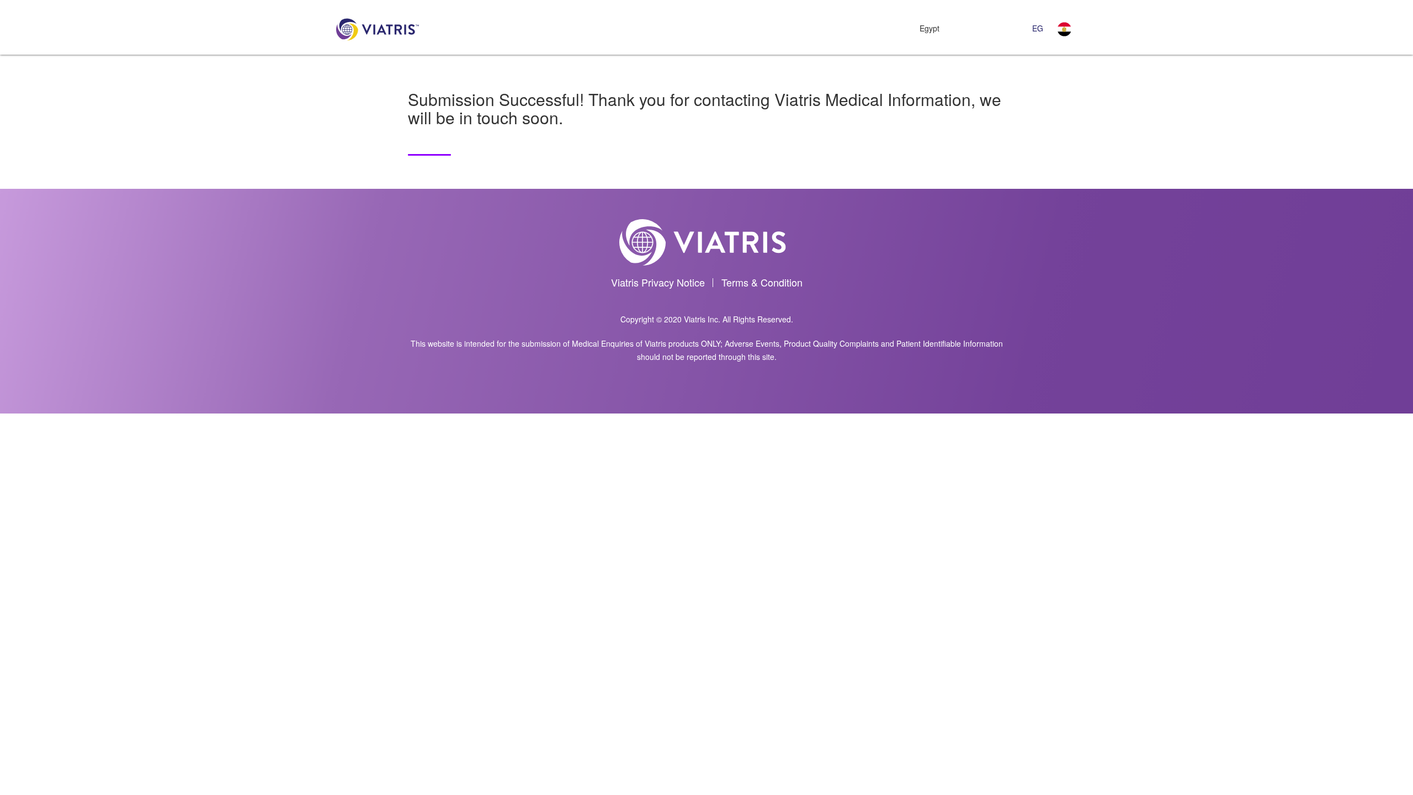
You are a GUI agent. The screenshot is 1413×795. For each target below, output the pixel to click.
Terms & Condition (762, 282)
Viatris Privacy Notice (658, 282)
